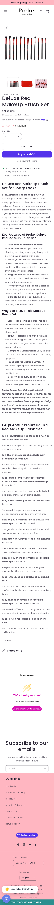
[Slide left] (3, 84)
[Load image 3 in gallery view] (41, 83)
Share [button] (8, 640)
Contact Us (11, 811)
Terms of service (20, 894)
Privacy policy (39, 889)
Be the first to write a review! (27, 709)
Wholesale (11, 786)
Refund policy (13, 823)
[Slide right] (51, 84)
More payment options (27, 161)
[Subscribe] (45, 768)
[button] (5, 12)
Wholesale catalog (15, 792)
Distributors (11, 798)
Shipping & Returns (15, 805)
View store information (17, 175)
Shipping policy (36, 894)
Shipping (6, 115)
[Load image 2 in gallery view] (27, 83)
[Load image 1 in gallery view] (13, 83)
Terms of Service (14, 817)
